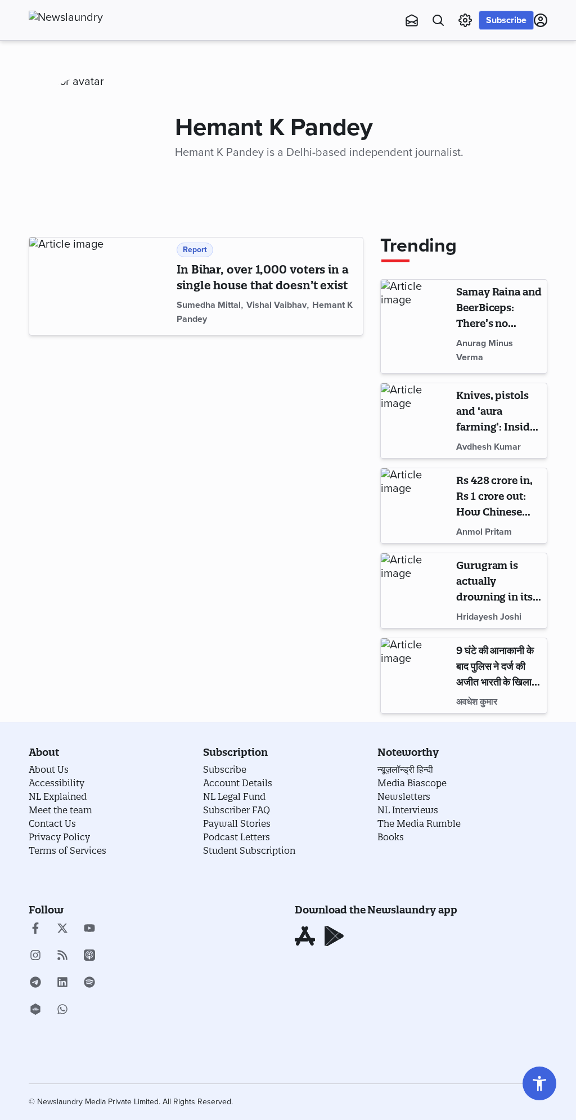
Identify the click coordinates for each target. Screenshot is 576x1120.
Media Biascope (412, 783)
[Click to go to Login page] (540, 20)
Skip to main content (84, 76)
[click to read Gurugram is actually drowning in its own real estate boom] (416, 590)
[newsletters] (411, 20)
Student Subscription (249, 850)
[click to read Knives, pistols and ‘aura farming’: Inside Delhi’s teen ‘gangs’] (416, 420)
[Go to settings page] (539, 1083)
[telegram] (35, 983)
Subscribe (506, 20)
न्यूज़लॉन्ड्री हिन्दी (405, 769)
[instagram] (35, 956)
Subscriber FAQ (236, 810)
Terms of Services (67, 850)
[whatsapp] (62, 1010)
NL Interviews (407, 810)
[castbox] (35, 1010)
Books (390, 837)
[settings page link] (465, 20)
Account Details (237, 783)
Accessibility (56, 783)
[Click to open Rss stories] (62, 956)
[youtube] (89, 929)
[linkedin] (62, 983)
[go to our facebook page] (35, 929)
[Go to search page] (438, 20)
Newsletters (403, 796)
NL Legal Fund (234, 796)
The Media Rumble (419, 823)
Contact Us (52, 823)
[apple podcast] (89, 956)
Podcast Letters (236, 837)
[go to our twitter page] (62, 929)
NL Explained (58, 796)
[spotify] (89, 983)
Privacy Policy (59, 837)
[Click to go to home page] (90, 17)
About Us (49, 769)
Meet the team (60, 810)
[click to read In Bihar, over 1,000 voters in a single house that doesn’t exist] (100, 286)
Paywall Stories (237, 823)
